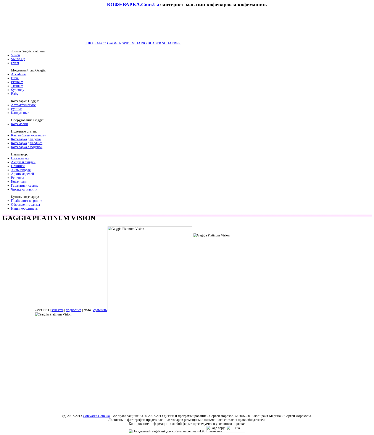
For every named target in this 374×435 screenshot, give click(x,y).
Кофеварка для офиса (26, 143)
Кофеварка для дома (26, 139)
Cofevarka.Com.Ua (96, 416)
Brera (15, 78)
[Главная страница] (133, 35)
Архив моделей (22, 174)
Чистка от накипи (24, 189)
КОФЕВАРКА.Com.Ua (133, 4)
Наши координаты (24, 208)
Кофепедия (19, 181)
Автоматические (23, 105)
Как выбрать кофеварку (28, 135)
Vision (15, 55)
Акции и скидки (23, 162)
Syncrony (17, 90)
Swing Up (18, 59)
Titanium (17, 86)
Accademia (18, 74)
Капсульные (20, 113)
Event (15, 63)
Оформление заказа (25, 204)
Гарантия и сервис (24, 185)
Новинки (18, 166)
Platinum (17, 82)
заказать (57, 310)
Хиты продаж (21, 170)
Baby (14, 93)
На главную (20, 158)
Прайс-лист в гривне (26, 200)
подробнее (73, 310)
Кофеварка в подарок (26, 147)
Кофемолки (19, 124)
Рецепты (17, 177)
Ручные (16, 109)
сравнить (100, 310)
